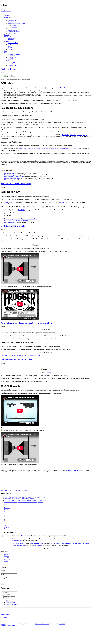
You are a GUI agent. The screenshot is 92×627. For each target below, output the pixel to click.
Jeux (5, 51)
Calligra (85, 135)
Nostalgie (10, 59)
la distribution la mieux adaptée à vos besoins (64, 543)
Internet (6, 35)
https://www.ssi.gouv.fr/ (11, 175)
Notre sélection (12, 33)
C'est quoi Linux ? (13, 30)
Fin (5, 529)
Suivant (6, 527)
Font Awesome (45, 624)
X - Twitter (6, 557)
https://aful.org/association (11, 178)
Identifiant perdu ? (11, 602)
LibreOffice (11, 38)
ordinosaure (23, 536)
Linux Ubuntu (12, 57)
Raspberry (11, 22)
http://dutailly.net (9, 222)
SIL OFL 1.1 (62, 624)
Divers (10, 49)
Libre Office (62, 202)
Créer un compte (10, 601)
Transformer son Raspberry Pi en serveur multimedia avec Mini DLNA (24, 497)
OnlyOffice (73, 135)
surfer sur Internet (63, 539)
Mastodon (7, 559)
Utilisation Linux (13, 20)
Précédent (7, 509)
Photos (10, 47)
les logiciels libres (39, 545)
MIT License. (38, 624)
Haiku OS (14, 25)
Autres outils (11, 39)
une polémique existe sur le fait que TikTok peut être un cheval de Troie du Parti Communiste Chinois (47, 148)
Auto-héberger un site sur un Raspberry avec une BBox (26, 323)
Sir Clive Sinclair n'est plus (13, 226)
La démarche (11, 62)
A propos (7, 60)
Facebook (6, 554)
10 (5, 522)
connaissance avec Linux (36, 543)
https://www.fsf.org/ (10, 173)
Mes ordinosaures (13, 64)
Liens (5, 52)
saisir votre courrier (74, 539)
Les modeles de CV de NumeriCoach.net (16, 220)
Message (4, 578)
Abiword (79, 135)
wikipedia (49, 372)
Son (9, 46)
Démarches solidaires (14, 54)
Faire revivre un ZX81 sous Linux (16, 359)
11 (5, 524)
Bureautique (7, 36)
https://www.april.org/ (10, 180)
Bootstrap (3, 624)
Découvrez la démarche (18, 543)
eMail (3, 571)
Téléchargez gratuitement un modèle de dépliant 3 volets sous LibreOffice (25, 500)
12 (5, 525)
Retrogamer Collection (72, 470)
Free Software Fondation (63, 88)
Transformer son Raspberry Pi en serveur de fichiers (19, 498)
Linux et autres (8, 17)
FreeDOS (14, 27)
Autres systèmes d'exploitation (16, 23)
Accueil (6, 15)
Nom (3, 574)
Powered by (9, 625)
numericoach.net (9, 202)
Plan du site (4, 617)
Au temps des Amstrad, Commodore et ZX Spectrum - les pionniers (23, 502)
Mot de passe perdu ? (12, 604)
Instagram (6, 556)
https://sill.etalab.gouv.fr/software (13, 176)
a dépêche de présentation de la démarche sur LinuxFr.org (21, 219)
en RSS (6, 561)
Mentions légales (5, 614)
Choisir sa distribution (14, 31)
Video (9, 44)
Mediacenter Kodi (13, 43)
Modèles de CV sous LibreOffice (16, 183)
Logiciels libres (12, 55)
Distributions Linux (13, 19)
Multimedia (7, 41)
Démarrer (7, 508)
